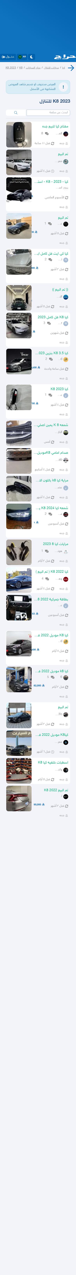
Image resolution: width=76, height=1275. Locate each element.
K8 (21, 68)
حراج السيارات (33, 68)
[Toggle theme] (31, 57)
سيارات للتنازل (51, 68)
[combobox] (48, 113)
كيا (63, 68)
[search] (16, 113)
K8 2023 (11, 68)
